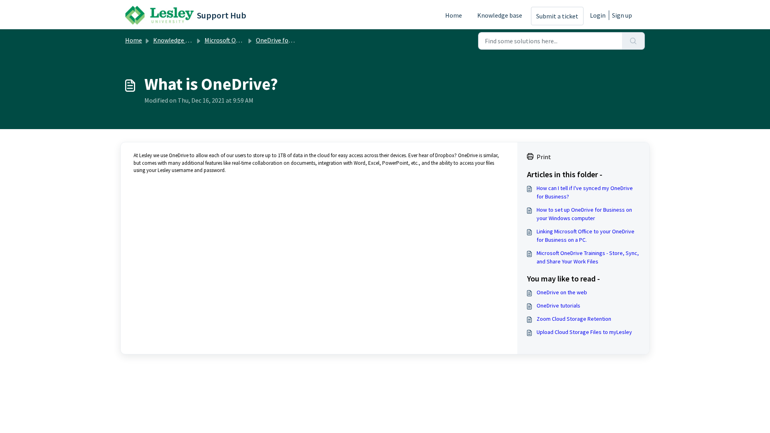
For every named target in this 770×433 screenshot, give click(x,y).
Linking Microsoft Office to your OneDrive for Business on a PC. (585, 235)
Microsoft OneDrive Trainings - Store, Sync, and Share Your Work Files (588, 257)
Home (453, 15)
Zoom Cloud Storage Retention (574, 318)
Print (544, 157)
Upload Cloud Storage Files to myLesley (584, 332)
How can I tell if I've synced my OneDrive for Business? (585, 192)
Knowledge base (499, 15)
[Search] (633, 41)
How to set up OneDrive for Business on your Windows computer (584, 214)
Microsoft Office (226, 40)
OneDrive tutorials (558, 305)
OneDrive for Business (286, 40)
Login (598, 15)
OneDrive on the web (562, 292)
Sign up (622, 15)
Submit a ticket (557, 16)
